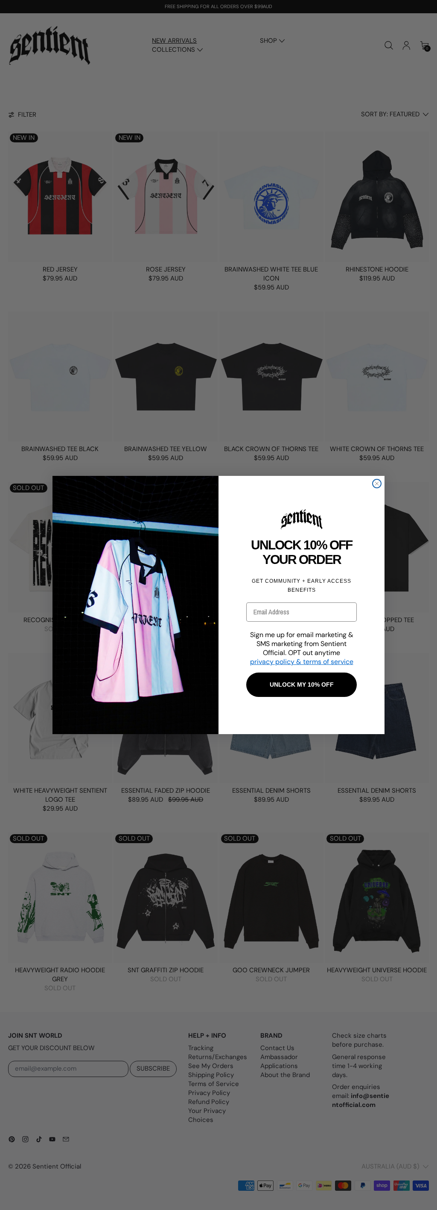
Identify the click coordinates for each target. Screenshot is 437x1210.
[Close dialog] (377, 483)
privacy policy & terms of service (301, 661)
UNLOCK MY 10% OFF (302, 684)
